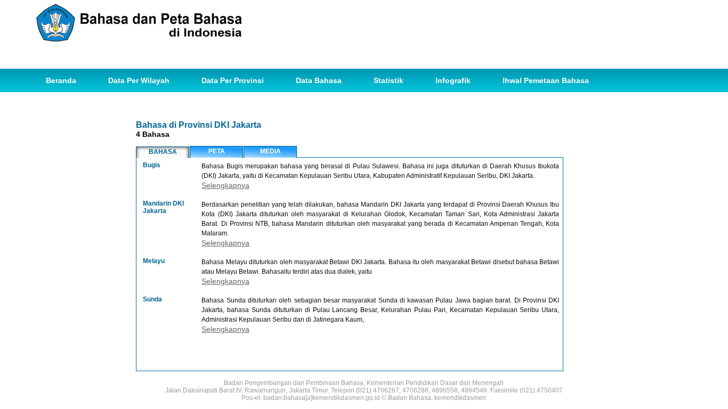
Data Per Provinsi (232, 80)
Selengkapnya (225, 185)
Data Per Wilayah (138, 80)
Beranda (61, 80)
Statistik (388, 80)
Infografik (453, 80)
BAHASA (163, 152)
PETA (216, 151)
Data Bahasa (319, 80)
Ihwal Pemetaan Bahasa (546, 80)
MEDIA (270, 151)
